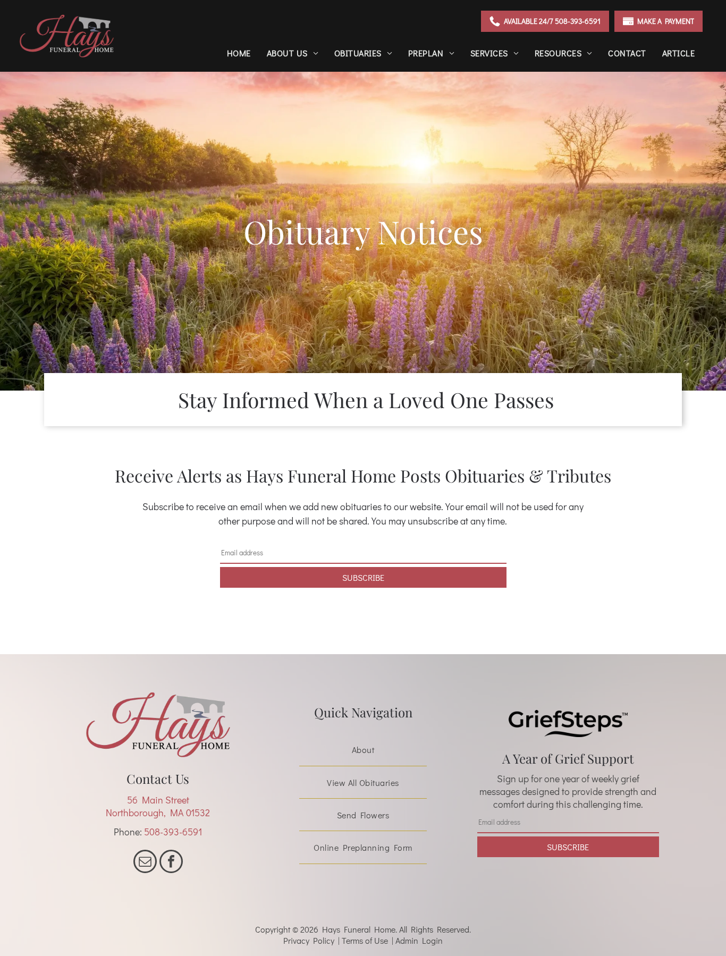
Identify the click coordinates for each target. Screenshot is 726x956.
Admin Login (419, 940)
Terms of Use (365, 940)
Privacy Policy (308, 940)
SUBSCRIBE (363, 577)
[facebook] (171, 863)
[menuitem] (239, 53)
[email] (145, 863)
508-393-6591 (173, 831)
